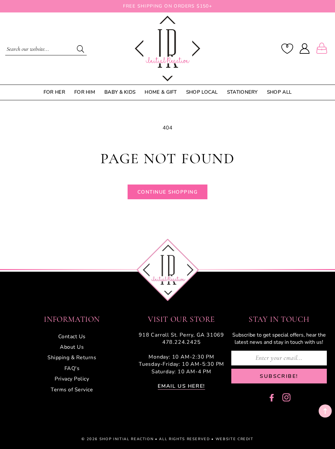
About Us (72, 347)
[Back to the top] (325, 411)
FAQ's (71, 368)
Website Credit (235, 439)
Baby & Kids (119, 92)
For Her (54, 92)
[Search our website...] (80, 48)
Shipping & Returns (71, 357)
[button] (323, 48)
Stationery (242, 92)
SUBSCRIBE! (279, 376)
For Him (84, 92)
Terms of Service (72, 389)
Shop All (279, 92)
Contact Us (72, 336)
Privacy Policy (72, 378)
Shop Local (202, 92)
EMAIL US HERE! (181, 386)
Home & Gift (161, 92)
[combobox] (46, 48)
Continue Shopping (167, 192)
